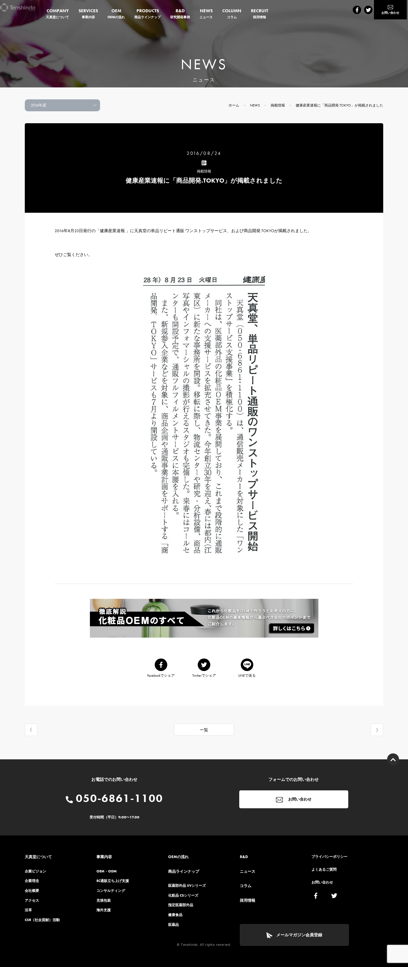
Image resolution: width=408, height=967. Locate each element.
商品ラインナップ (183, 871)
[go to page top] (393, 759)
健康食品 (175, 914)
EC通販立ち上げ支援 (112, 880)
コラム (245, 885)
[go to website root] (17, 7)
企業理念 (32, 880)
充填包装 (103, 900)
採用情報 (247, 900)
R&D (244, 856)
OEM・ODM (106, 871)
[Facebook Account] (357, 10)
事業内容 (104, 856)
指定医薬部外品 (180, 905)
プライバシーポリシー (329, 856)
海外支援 (103, 910)
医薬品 (173, 924)
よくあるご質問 (324, 869)
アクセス (32, 900)
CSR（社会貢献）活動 (42, 919)
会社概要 (32, 890)
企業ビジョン (35, 871)
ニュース (247, 871)
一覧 (204, 729)
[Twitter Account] (368, 10)
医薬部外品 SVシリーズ (187, 885)
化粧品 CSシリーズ (183, 895)
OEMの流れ (178, 856)
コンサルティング (110, 890)
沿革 (28, 910)
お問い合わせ (299, 799)
